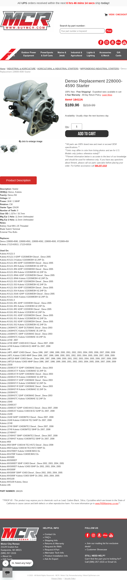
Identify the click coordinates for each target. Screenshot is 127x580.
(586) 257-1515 (8, 553)
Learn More (107, 95)
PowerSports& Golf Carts (47, 54)
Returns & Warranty (54, 543)
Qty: (67, 127)
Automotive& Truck (11, 54)
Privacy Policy (56, 578)
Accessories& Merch (105, 54)
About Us (6, 556)
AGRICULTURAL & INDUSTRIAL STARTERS (57, 69)
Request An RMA (53, 546)
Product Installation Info (56, 556)
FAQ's (48, 537)
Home (2, 69)
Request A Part (52, 549)
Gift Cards (8, 559)
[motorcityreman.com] (27, 21)
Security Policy (70, 578)
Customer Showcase (97, 549)
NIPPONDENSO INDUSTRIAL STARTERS (99, 69)
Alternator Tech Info (54, 552)
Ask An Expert (51, 559)
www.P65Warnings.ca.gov (106, 503)
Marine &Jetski (62, 54)
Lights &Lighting (91, 54)
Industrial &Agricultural (76, 54)
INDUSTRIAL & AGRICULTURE (21, 69)
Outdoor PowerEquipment (28, 54)
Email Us (112, 562)
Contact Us (50, 534)
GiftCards (118, 54)
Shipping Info (51, 540)
